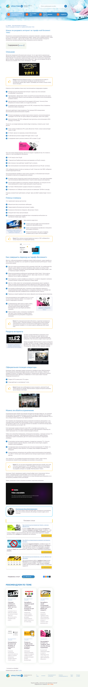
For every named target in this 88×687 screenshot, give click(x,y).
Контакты (43, 675)
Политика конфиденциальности (63, 675)
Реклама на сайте (78, 675)
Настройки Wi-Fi (33, 14)
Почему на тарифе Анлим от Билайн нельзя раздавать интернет (29, 645)
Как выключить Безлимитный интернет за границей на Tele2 (12, 645)
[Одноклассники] (46, 577)
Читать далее (46, 535)
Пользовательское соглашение (52, 675)
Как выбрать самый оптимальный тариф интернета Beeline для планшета (45, 606)
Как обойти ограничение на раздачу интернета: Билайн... (36, 540)
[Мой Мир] (48, 577)
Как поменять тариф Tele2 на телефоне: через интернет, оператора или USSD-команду (14, 346)
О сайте (37, 675)
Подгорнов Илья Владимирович (26, 509)
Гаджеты (63, 14)
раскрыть (21, 45)
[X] (50, 577)
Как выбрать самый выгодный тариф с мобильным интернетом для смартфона (29, 606)
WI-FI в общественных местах (47, 14)
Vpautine (16, 6)
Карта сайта (72, 675)
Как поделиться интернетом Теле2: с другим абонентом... (35, 525)
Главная (9, 25)
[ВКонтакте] (44, 577)
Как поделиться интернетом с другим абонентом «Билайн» (36, 557)
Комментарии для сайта (14, 670)
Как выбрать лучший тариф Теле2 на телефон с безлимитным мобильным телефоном (14, 231)
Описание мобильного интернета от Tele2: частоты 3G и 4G (12, 605)
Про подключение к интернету (16, 14)
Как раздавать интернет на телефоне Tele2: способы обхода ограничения (45, 644)
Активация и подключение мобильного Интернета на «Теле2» (44, 308)
